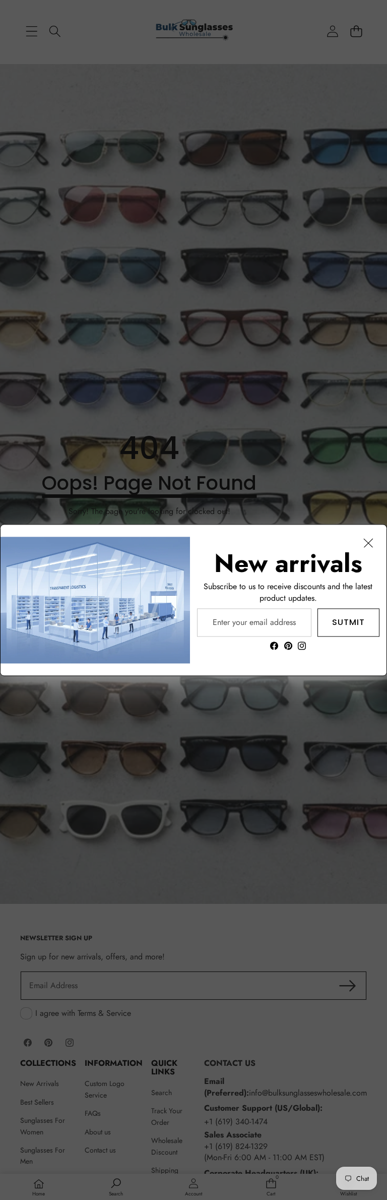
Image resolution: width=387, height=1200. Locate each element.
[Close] (368, 543)
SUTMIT (348, 621)
